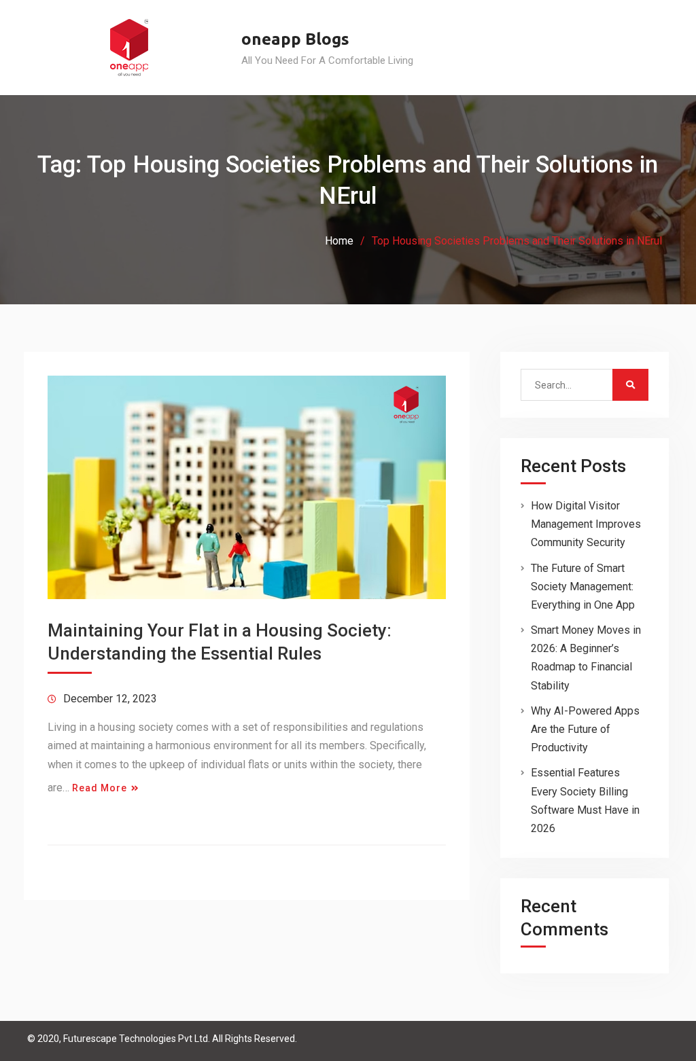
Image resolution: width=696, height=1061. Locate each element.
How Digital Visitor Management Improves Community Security (586, 524)
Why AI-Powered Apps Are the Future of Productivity (585, 729)
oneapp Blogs (295, 39)
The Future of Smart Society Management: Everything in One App (583, 586)
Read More (99, 788)
